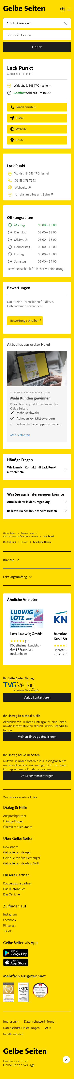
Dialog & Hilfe (15, 807)
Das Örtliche (11, 894)
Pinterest (9, 925)
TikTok (7, 931)
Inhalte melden (13, 1034)
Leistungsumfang (15, 577)
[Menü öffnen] (69, 9)
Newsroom (10, 847)
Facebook (9, 920)
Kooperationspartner (17, 883)
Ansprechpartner (14, 816)
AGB (48, 1028)
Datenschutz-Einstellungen (21, 1028)
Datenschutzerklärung (39, 1022)
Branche (8, 560)
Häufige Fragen (13, 821)
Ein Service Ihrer (19, 1063)
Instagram (10, 914)
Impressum (11, 1022)
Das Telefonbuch (14, 889)
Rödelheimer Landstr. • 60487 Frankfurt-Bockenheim (26, 643)
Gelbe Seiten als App (17, 852)
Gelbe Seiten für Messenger (21, 858)
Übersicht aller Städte (17, 827)
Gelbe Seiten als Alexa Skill (21, 863)
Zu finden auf (14, 906)
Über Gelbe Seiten (18, 838)
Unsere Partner (16, 875)
